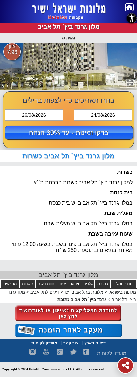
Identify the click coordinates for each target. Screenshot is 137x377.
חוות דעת (46, 283)
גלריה (88, 283)
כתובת (102, 283)
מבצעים (10, 283)
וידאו (75, 283)
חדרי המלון (123, 283)
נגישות (132, 18)
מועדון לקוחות (44, 343)
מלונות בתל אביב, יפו (83, 292)
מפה (63, 283)
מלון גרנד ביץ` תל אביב (68, 275)
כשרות (27, 283)
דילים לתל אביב (44, 292)
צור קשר (70, 343)
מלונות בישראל (122, 292)
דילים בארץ (95, 343)
